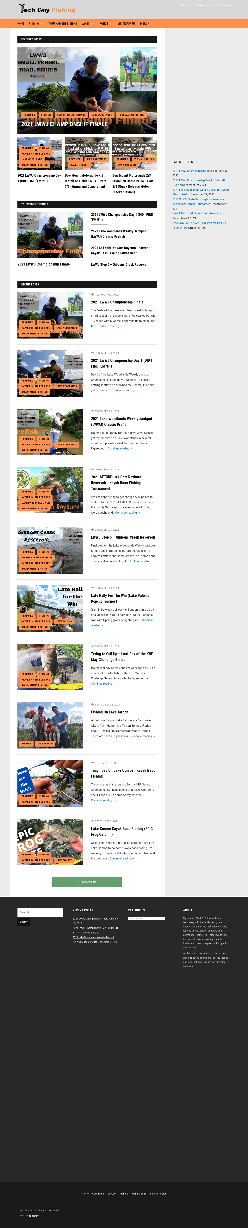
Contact (112, 1193)
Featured (29, 114)
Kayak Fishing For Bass (71, 114)
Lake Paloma (64, 621)
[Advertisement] (201, 94)
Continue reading (110, 326)
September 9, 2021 (107, 762)
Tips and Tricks (96, 159)
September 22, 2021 (107, 704)
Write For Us (127, 23)
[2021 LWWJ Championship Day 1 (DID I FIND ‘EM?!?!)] (50, 373)
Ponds (103, 23)
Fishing (34, 23)
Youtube (226, 5)
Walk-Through (79, 164)
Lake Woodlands (102, 114)
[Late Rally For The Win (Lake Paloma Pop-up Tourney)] (50, 608)
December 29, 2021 (107, 352)
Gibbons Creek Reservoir (37, 557)
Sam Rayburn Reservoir (36, 502)
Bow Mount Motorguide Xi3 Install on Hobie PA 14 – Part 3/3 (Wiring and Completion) (85, 181)
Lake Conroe (64, 860)
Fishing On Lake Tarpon (109, 712)
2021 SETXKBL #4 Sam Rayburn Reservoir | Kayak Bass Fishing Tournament (116, 483)
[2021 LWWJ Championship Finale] (87, 90)
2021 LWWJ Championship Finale (64, 124)
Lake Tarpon (45, 743)
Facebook (186, 5)
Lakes (86, 23)
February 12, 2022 (107, 294)
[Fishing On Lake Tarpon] (50, 725)
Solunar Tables (158, 1193)
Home (20, 23)
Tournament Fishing (62, 23)
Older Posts (89, 881)
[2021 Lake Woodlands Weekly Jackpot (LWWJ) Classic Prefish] (50, 431)
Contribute (98, 1193)
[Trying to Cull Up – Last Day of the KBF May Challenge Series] (50, 666)
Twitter (199, 5)
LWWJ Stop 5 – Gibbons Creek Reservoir (120, 264)
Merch (144, 23)
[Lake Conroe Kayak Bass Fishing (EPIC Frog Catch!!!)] (50, 841)
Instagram (212, 5)
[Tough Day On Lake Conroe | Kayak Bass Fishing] (50, 783)
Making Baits (139, 1193)
